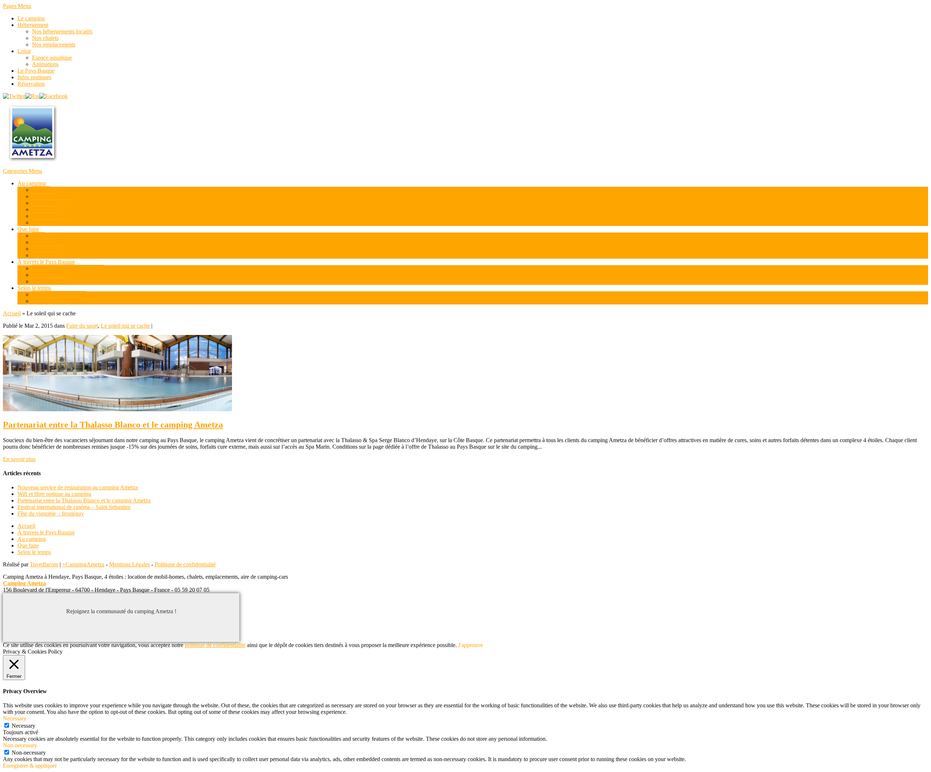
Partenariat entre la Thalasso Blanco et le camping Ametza (113, 424)
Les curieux (45, 242)
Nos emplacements (53, 44)
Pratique (41, 190)
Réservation (31, 84)
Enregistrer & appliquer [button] (30, 766)
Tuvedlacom (44, 564)
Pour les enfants (50, 222)
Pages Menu (17, 6)
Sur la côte (44, 275)
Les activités (46, 209)
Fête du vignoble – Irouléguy (50, 513)
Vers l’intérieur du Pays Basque (68, 268)
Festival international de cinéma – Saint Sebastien (74, 507)
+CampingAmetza (83, 564)
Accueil (12, 313)
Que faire (28, 229)
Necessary (23, 726)
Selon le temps (34, 288)
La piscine (44, 196)
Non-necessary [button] (20, 745)
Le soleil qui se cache (56, 301)
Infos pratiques (34, 77)
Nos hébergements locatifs (62, 31)
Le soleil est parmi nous (59, 294)
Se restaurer (45, 216)
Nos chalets (45, 38)
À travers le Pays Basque (46, 262)
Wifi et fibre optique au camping (54, 494)
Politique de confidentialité (185, 564)
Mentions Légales (129, 564)
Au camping (31, 183)
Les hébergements (52, 203)
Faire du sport (48, 249)
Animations (45, 64)
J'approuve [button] (470, 645)
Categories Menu (22, 171)
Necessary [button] (15, 718)
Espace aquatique (52, 57)
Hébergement (32, 25)
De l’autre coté (49, 281)
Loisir (24, 51)
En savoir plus (19, 459)
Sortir (38, 236)
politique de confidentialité (215, 645)
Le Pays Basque (36, 71)
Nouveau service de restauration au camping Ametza (77, 487)
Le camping (31, 18)
